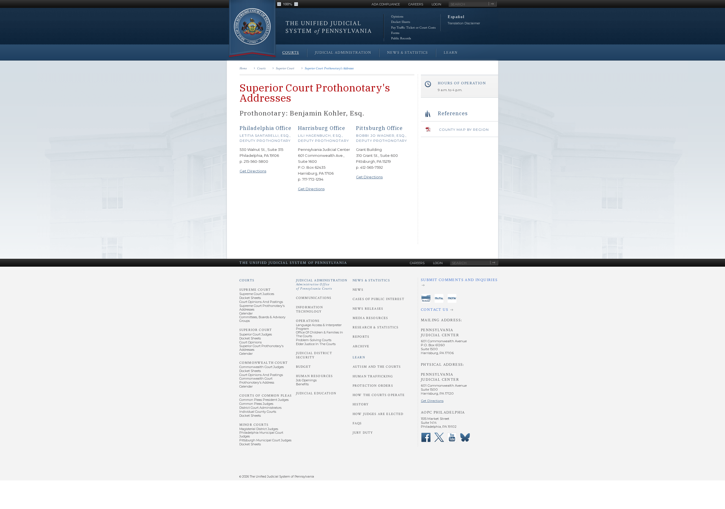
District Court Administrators (260, 408)
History (361, 404)
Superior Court (285, 68)
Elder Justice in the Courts (316, 344)
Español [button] (456, 16)
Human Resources (314, 376)
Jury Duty (363, 433)
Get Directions (253, 171)
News (358, 290)
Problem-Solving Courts (313, 340)
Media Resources (370, 318)
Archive (361, 346)
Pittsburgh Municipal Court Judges (265, 440)
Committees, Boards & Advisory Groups (262, 319)
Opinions (397, 16)
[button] (279, 4)
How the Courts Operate (379, 395)
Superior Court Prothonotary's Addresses (329, 68)
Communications (313, 298)
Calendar (246, 313)
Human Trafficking (373, 376)
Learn (359, 357)
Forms (395, 33)
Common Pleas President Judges (264, 400)
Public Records (401, 38)
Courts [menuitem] (290, 52)
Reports (361, 337)
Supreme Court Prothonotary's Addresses (262, 307)
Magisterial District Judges (258, 429)
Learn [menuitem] (451, 52)
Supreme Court (255, 290)
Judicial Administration (321, 284)
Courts (261, 68)
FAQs (357, 423)
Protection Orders (373, 386)
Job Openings (306, 380)
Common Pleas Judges (256, 404)
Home (243, 68)
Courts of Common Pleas (265, 395)
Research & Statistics (375, 327)
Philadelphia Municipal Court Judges (261, 434)
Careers (415, 4)
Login (436, 4)
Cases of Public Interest (378, 299)
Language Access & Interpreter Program (319, 327)
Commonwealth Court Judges (261, 367)
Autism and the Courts (377, 367)
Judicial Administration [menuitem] (343, 52)
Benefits (302, 384)
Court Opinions (250, 342)
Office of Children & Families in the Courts (319, 334)
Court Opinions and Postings (261, 302)
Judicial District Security (314, 355)
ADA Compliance (386, 4)
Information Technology (309, 309)
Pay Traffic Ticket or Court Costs (413, 27)
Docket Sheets (400, 22)
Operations (308, 321)
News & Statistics (371, 280)
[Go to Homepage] (252, 29)
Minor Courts (253, 425)
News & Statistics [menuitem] (407, 52)
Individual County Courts (257, 412)
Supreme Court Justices (256, 294)
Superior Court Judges (255, 334)
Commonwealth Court (263, 363)
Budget (303, 367)
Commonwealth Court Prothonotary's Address (256, 380)
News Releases (368, 309)
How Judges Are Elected (378, 414)
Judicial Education (316, 393)
